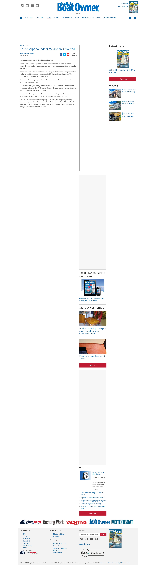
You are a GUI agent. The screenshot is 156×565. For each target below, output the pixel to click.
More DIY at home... (92, 307)
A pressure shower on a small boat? (93, 498)
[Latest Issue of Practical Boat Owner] (133, 7)
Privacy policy (116, 563)
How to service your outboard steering (129, 91)
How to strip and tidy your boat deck (128, 102)
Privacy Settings (125, 563)
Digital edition (123, 6)
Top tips (84, 468)
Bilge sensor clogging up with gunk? (93, 501)
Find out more (123, 79)
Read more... (93, 365)
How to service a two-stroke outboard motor (128, 115)
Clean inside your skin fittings (98, 473)
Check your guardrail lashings (91, 504)
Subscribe (124, 3)
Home (22, 45)
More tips (93, 513)
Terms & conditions (106, 563)
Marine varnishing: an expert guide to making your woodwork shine (92, 331)
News (27, 45)
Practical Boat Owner (27, 54)
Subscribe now (84, 544)
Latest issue (116, 46)
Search (103, 534)
